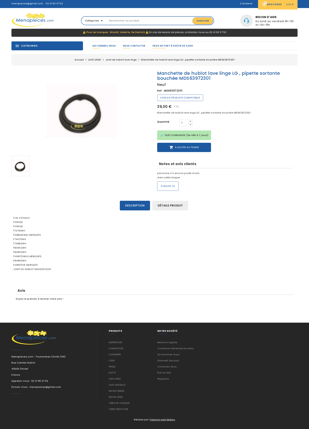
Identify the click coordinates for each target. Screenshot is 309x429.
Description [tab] (135, 205)
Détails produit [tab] (170, 205)
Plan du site (164, 372)
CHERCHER (202, 20)
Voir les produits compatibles (180, 97)
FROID (112, 366)
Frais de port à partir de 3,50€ (173, 45)
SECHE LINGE (116, 396)
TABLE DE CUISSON (119, 403)
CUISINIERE (115, 354)
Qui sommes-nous (104, 45)
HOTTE (112, 372)
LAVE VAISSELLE (117, 384)
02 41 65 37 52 (54, 3)
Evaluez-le (168, 186)
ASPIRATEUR (115, 342)
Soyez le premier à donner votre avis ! (39, 299)
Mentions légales (167, 342)
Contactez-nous (167, 366)
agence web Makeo (162, 419)
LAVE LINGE (115, 378)
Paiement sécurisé (168, 360)
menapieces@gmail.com (27, 3)
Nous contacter (134, 45)
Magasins (163, 378)
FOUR (112, 360)
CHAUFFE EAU (116, 348)
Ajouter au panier (184, 147)
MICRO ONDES (116, 390)
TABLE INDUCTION (118, 409)
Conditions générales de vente (175, 348)
